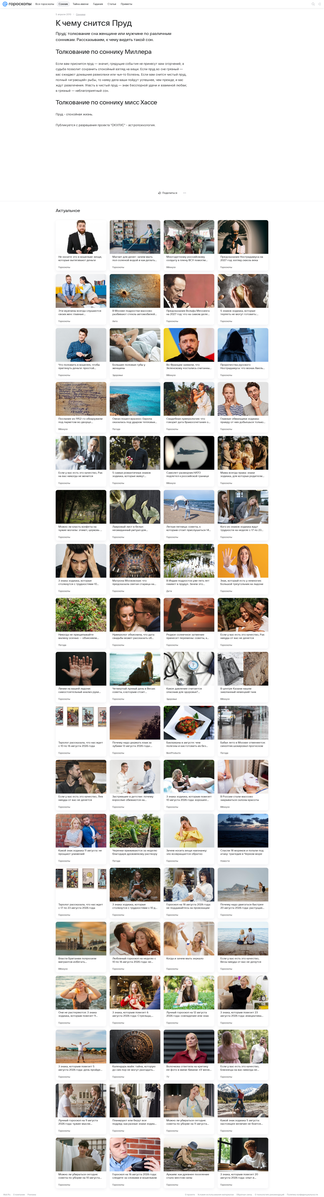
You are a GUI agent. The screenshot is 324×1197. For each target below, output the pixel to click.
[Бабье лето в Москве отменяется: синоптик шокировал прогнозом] (243, 731)
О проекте (190, 1194)
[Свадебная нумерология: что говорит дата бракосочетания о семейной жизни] (189, 407)
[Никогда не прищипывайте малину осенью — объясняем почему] (81, 623)
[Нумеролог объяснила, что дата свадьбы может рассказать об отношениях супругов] (135, 623)
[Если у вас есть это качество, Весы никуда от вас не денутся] (243, 947)
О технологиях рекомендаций (269, 1194)
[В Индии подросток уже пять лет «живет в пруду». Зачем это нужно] (189, 569)
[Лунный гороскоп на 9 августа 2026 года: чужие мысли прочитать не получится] (81, 1109)
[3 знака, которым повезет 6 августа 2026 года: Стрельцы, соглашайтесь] (135, 1001)
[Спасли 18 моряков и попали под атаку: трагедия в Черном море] (243, 839)
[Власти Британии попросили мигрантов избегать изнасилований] (81, 947)
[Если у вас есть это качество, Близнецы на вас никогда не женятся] (243, 1055)
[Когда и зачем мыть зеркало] (189, 947)
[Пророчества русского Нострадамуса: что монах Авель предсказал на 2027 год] (243, 353)
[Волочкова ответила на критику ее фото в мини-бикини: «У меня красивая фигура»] (189, 1055)
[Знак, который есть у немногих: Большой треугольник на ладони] (243, 569)
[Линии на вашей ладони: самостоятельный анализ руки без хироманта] (81, 677)
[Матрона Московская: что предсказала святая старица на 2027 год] (135, 569)
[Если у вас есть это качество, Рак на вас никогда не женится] (81, 461)
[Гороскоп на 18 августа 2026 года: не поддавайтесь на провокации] (189, 893)
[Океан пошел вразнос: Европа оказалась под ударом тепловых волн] (135, 407)
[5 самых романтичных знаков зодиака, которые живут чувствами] (135, 461)
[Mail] (5, 4)
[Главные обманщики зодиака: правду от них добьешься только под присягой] (243, 407)
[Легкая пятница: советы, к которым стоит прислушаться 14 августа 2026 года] (189, 515)
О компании (19, 1194)
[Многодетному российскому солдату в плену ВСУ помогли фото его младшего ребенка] (189, 245)
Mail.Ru (6, 1194)
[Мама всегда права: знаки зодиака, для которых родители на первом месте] (243, 461)
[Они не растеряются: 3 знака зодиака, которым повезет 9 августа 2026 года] (81, 1001)
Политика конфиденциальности (302, 1194)
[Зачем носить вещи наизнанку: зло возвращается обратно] (189, 839)
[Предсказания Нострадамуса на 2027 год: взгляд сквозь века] (243, 245)
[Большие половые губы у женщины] (135, 353)
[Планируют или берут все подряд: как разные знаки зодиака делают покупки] (135, 1109)
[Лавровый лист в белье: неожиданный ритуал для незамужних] (135, 515)
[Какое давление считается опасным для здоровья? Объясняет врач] (189, 677)
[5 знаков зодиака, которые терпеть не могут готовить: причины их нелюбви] (243, 299)
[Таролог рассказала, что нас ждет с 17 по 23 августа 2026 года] (81, 893)
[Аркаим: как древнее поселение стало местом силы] (189, 1163)
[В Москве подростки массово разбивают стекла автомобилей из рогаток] (135, 299)
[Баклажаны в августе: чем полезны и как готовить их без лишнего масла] (189, 731)
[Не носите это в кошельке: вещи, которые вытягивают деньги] (81, 245)
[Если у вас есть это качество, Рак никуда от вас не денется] (243, 623)
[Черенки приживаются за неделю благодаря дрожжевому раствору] (135, 839)
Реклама (32, 1194)
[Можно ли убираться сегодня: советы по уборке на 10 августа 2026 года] (81, 1163)
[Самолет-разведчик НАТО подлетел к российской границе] (189, 461)
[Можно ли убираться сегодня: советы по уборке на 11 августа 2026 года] (189, 1109)
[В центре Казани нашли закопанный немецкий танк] (243, 677)
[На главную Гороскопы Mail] (19, 4)
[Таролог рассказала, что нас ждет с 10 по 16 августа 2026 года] (81, 731)
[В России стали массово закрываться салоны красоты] (243, 785)
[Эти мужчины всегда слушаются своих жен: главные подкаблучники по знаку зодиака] (81, 299)
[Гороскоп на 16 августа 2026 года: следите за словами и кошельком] (135, 1163)
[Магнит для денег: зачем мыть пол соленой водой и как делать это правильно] (135, 245)
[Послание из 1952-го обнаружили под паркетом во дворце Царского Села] (81, 407)
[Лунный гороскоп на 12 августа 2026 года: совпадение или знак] (189, 1001)
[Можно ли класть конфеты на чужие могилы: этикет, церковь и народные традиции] (81, 515)
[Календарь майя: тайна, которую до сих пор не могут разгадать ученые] (135, 1055)
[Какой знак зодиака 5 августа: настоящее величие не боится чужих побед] (243, 1109)
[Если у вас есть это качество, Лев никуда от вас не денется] (81, 785)
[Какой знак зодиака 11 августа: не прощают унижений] (81, 839)
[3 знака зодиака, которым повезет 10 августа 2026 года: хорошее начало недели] (189, 785)
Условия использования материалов (216, 1194)
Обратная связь (244, 1194)
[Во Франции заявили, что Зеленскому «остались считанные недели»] (189, 353)
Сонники (80, 14)
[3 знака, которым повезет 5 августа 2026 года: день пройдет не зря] (81, 1055)
